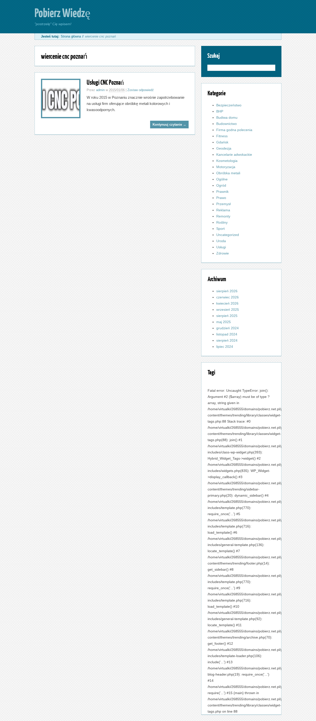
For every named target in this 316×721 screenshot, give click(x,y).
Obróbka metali (228, 173)
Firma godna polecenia (234, 130)
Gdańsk (222, 142)
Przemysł (223, 204)
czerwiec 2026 (227, 297)
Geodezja (223, 148)
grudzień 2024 (227, 328)
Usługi (221, 247)
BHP (219, 111)
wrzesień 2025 (227, 310)
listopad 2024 (226, 334)
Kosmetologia (226, 161)
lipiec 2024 (224, 347)
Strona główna (71, 36)
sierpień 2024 (226, 340)
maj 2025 (223, 322)
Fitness (222, 136)
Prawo (221, 198)
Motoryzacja (225, 167)
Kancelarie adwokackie (234, 154)
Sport (220, 229)
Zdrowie (222, 253)
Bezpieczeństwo (228, 105)
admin (100, 90)
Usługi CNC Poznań (105, 82)
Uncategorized (227, 235)
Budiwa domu (226, 117)
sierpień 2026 (226, 291)
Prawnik (222, 192)
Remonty (223, 216)
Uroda (221, 241)
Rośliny (222, 222)
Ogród (221, 185)
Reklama (223, 210)
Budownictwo (226, 124)
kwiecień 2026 (227, 303)
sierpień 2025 (226, 316)
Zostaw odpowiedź (140, 90)
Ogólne (222, 179)
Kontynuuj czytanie (169, 124)
